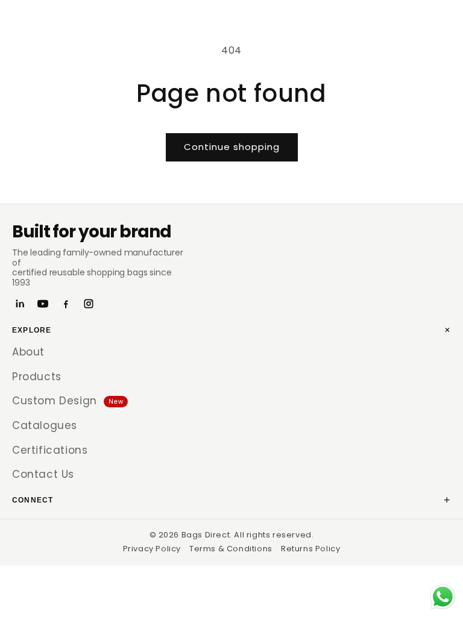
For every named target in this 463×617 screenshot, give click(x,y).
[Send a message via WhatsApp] (443, 597)
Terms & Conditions (230, 548)
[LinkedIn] (20, 304)
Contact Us (43, 474)
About (28, 352)
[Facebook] (66, 304)
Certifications (49, 450)
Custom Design (67, 400)
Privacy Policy (152, 548)
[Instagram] (88, 304)
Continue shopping (232, 146)
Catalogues (44, 425)
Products (36, 376)
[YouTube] (43, 304)
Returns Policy (310, 548)
